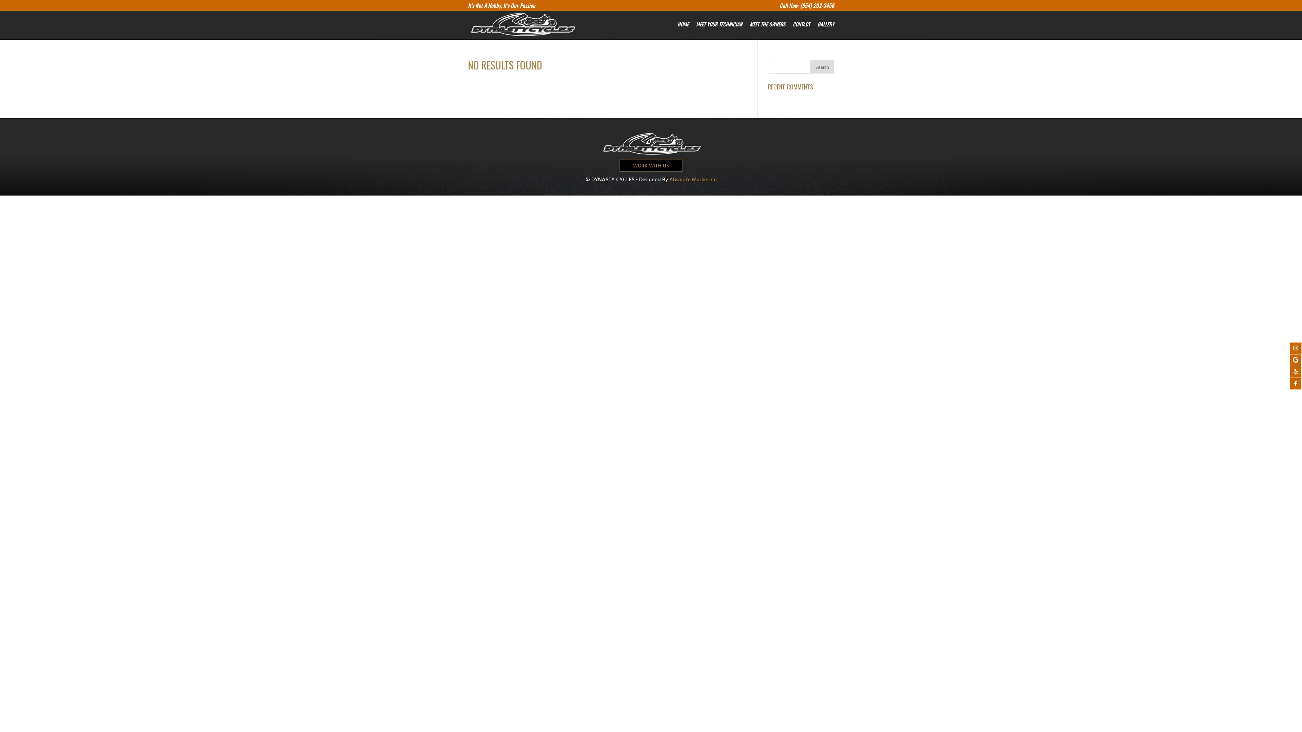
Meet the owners (767, 24)
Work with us (651, 166)
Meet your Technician (719, 24)
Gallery (825, 24)
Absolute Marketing (693, 180)
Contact (801, 24)
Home (683, 24)
